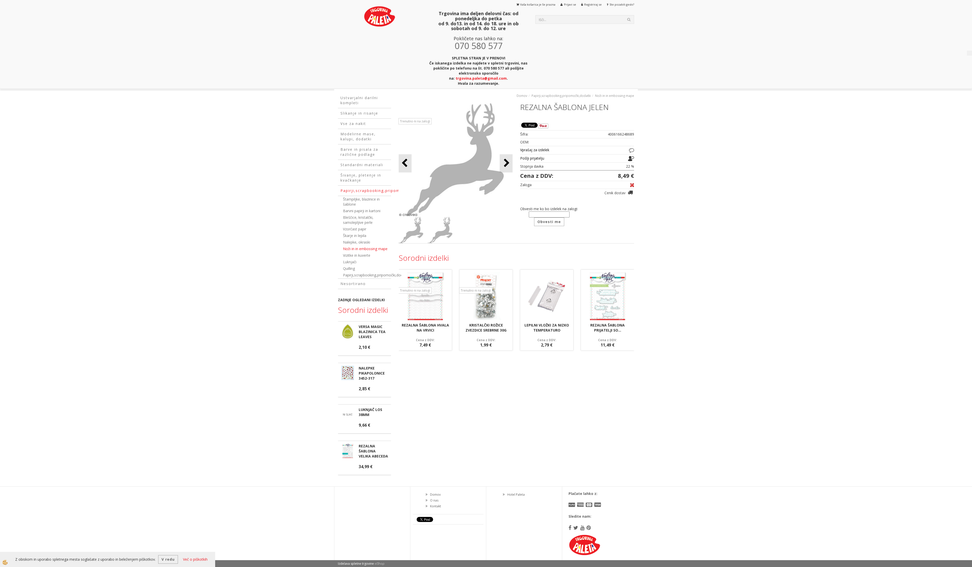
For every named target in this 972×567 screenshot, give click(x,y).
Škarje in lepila (354, 235)
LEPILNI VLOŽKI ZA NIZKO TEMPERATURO (546, 328)
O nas (434, 500)
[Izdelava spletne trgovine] (379, 563)
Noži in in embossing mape (365, 248)
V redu (168, 559)
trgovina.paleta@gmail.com (481, 78)
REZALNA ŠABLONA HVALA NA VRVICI (425, 328)
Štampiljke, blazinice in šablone (361, 202)
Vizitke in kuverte (356, 255)
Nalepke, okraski (356, 242)
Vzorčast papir (354, 229)
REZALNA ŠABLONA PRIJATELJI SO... (607, 328)
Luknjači (349, 261)
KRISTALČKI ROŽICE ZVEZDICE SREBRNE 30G (486, 328)
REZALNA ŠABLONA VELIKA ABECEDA (373, 451)
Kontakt (435, 506)
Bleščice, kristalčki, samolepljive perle (358, 220)
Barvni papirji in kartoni (361, 210)
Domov (522, 96)
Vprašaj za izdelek (534, 149)
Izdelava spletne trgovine (356, 563)
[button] (506, 163)
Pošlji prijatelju (532, 158)
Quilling (349, 268)
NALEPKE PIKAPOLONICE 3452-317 (372, 373)
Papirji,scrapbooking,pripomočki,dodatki (367, 275)
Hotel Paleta (516, 494)
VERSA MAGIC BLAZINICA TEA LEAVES (372, 331)
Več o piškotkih (195, 559)
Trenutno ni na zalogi (415, 121)
